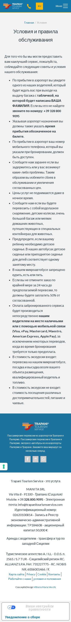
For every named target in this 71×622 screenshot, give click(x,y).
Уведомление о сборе (22, 617)
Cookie (41, 574)
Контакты (54, 574)
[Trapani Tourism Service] (13, 6)
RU (39, 6)
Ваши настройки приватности (39, 607)
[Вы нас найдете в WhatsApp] (43, 459)
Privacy (30, 574)
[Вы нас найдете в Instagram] (35, 459)
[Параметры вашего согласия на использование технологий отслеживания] (3, 466)
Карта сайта (16, 574)
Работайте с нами (19, 578)
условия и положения (47, 578)
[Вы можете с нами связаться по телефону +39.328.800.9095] (29, 6)
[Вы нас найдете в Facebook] (28, 459)
